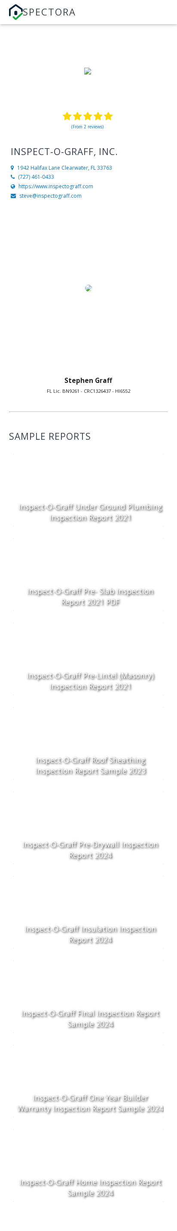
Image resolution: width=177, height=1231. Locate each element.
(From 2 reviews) (87, 127)
